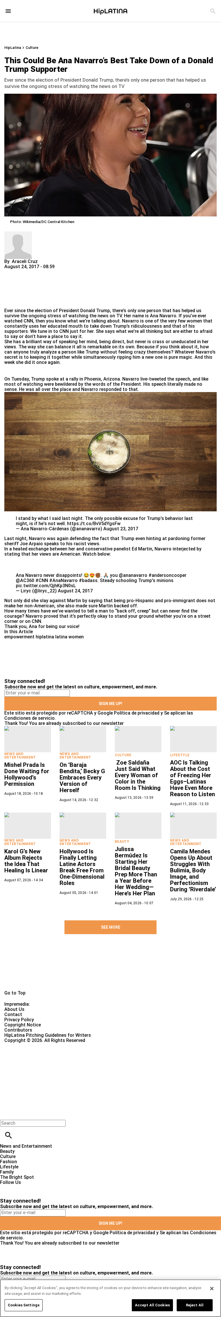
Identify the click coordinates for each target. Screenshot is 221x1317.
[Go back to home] (90, 1064)
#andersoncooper (167, 575)
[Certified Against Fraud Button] (24, 1045)
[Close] (211, 1288)
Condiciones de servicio (29, 718)
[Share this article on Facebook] (25, 271)
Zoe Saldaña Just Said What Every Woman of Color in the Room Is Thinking (138, 775)
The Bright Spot (17, 1177)
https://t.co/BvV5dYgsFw (94, 523)
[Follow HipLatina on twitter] (21, 1187)
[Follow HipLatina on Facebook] (7, 1187)
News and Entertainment (20, 755)
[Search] (212, 11)
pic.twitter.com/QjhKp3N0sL (46, 585)
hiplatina (45, 637)
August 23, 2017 (120, 528)
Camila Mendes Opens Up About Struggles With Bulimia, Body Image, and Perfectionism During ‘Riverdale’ (193, 870)
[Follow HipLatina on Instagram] (34, 1187)
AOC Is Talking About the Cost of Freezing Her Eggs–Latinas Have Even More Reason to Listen (192, 778)
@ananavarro (133, 575)
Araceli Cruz (25, 261)
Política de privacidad (136, 713)
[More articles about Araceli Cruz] (18, 234)
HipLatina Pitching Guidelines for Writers (47, 1035)
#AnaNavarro (63, 580)
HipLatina (12, 47)
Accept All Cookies (152, 1305)
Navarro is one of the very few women (162, 321)
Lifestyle (179, 755)
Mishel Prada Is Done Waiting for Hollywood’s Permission (26, 774)
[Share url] (10, 301)
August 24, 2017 (75, 591)
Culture (32, 47)
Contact (13, 1014)
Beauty (122, 841)
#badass (88, 580)
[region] (110, 1298)
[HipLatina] (110, 11)
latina (61, 637)
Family (7, 1172)
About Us (14, 1009)
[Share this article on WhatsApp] (11, 271)
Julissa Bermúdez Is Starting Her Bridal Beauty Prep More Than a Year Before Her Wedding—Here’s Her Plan (136, 871)
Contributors (18, 1030)
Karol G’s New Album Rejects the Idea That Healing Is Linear (26, 861)
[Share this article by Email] (53, 271)
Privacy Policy (19, 1019)
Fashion (8, 1161)
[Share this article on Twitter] (40, 271)
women (76, 637)
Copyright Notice (22, 1025)
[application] (110, 451)
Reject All (194, 1305)
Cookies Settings (23, 1305)
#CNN (41, 580)
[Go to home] (110, 968)
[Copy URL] (17, 288)
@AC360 (25, 580)
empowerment (19, 637)
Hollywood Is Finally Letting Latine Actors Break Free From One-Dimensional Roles (82, 867)
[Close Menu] (6, 1113)
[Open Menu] (8, 11)
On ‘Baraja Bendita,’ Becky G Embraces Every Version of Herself (82, 777)
